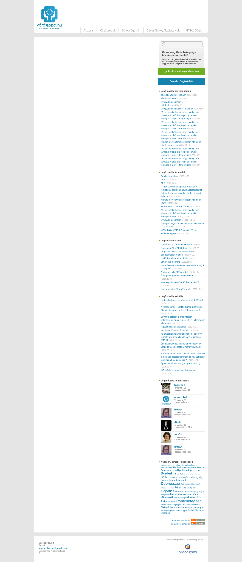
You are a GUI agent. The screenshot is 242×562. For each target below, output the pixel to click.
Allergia (189, 467)
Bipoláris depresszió (188, 470)
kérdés (164, 98)
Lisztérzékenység (191, 492)
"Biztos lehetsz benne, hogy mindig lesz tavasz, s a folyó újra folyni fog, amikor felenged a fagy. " (180, 213)
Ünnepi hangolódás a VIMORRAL (177, 275)
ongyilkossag (179, 498)
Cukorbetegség (193, 477)
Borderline (168, 473)
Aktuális (88, 30)
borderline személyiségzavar (188, 474)
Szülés (201, 511)
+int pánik (165, 465)
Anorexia (165, 470)
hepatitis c (179, 491)
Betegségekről (131, 30)
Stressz (179, 507)
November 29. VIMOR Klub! (174, 248)
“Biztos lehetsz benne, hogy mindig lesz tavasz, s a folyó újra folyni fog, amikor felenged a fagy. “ (180, 115)
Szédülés (193, 510)
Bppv (164, 477)
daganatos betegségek (174, 480)
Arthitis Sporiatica (169, 176)
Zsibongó (165, 513)
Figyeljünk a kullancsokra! (173, 327)
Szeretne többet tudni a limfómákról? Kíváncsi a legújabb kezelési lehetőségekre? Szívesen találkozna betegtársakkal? (183, 356)
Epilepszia (185, 484)
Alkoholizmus (179, 467)
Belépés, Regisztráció (181, 81)
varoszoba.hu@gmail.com (53, 548)
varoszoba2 (181, 397)
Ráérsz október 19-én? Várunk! (176, 289)
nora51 (182, 128)
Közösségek (108, 30)
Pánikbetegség (189, 501)
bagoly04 (179, 384)
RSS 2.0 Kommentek (180, 524)
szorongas (181, 510)
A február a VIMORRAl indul (174, 272)
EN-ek (177, 422)
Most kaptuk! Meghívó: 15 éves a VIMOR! (180, 282)
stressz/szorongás (193, 507)
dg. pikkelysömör (169, 95)
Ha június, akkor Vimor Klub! (174, 258)
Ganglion (191, 487)
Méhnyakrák (167, 497)
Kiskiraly (189, 109)
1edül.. (172, 465)
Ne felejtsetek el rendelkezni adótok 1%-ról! (182, 300)
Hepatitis (167, 491)
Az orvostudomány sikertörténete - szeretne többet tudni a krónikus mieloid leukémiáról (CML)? (181, 337)
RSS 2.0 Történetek (181, 520)
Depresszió (170, 483)
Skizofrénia (168, 507)
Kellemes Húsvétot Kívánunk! (175, 330)
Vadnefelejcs (168, 105)
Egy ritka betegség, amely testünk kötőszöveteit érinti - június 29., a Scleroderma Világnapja (183, 320)
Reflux (163, 504)
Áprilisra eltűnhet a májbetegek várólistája (181, 363)
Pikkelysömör (168, 501)
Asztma (173, 470)
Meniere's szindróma (188, 494)
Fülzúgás (180, 487)
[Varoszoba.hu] (49, 17)
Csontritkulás (179, 477)
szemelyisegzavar (168, 511)
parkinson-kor (192, 497)
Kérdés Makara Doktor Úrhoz (175, 206)
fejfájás (192, 484)
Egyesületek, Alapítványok (163, 30)
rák (183, 504)
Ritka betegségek (174, 505)
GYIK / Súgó (194, 30)
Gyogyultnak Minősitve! (172, 102)
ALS (163, 179)
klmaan (182, 95)
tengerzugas (185, 118)
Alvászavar (199, 467)
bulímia (171, 477)
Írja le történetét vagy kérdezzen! (181, 71)
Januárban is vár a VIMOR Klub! (176, 244)
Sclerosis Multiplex (192, 505)
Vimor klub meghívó (170, 262)
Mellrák (174, 494)
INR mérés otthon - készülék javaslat (178, 370)
